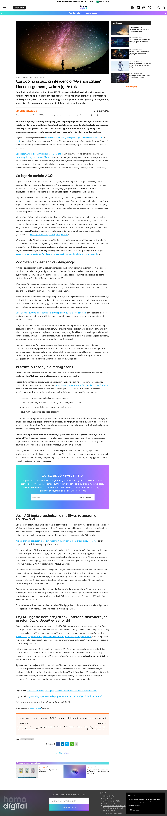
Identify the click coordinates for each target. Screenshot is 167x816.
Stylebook (107, 798)
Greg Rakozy (35, 708)
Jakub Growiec (26, 111)
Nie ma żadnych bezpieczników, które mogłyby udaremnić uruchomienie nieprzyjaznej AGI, (57, 541)
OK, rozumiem (134, 810)
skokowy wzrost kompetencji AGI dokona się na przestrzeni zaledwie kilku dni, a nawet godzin (57, 254)
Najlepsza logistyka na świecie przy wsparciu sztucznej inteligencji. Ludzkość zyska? (64, 696)
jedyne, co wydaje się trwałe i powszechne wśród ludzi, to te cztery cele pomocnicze (53, 636)
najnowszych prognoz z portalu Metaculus (35, 157)
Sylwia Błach (43, 768)
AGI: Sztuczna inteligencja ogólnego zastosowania (78, 718)
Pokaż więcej (131, 86)
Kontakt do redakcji (112, 813)
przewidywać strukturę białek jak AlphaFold (48, 234)
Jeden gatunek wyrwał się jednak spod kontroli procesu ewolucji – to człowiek (51, 312)
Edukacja (132, 25)
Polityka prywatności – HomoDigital (113, 809)
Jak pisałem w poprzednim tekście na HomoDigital (38, 153)
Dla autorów (109, 796)
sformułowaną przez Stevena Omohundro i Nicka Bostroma (81, 385)
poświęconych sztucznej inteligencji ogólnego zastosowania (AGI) (73, 137)
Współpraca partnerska (114, 805)
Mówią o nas (109, 803)
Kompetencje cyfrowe (135, 73)
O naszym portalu (111, 801)
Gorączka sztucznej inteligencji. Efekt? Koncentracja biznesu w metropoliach (62, 690)
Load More (83, 785)
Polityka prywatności (134, 805)
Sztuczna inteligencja (24, 77)
